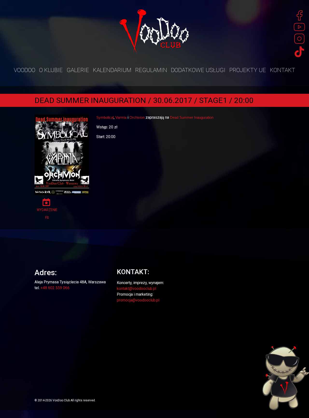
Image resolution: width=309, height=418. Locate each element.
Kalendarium (112, 70)
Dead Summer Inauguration (191, 117)
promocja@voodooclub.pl (138, 300)
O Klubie (51, 70)
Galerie (78, 70)
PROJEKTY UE (247, 70)
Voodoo (24, 70)
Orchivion (137, 117)
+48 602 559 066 (55, 288)
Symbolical (105, 117)
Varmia (120, 117)
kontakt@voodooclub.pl (136, 288)
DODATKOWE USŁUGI (198, 70)
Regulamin (151, 70)
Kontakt (282, 70)
